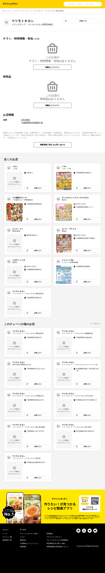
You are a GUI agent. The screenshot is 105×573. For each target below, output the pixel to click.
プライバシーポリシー (54, 537)
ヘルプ (22, 537)
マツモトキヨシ (24, 11)
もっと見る (94, 323)
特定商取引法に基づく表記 (56, 543)
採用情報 (23, 547)
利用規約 (50, 533)
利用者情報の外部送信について (57, 547)
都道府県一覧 (7, 540)
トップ (5, 533)
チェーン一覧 (12, 11)
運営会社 (23, 540)
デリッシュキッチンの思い (29, 533)
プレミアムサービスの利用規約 (57, 540)
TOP (3, 11)
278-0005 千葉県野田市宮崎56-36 (32, 121)
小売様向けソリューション (29, 543)
